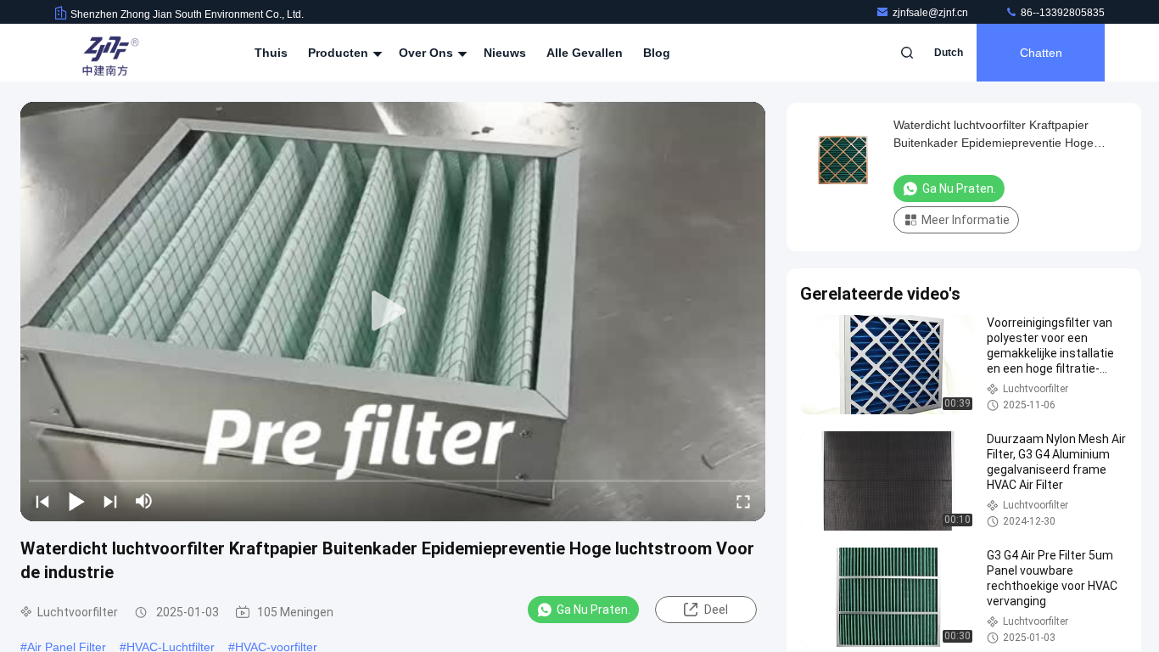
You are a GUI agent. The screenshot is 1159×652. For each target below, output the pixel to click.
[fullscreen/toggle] (743, 501)
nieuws (505, 52)
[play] (393, 311)
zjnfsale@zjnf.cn (932, 13)
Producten (340, 52)
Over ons (427, 52)
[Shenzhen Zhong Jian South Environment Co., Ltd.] (107, 53)
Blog (656, 52)
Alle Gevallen (584, 52)
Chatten (1041, 52)
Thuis (271, 52)
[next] (110, 501)
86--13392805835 (1061, 13)
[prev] (42, 501)
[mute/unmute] (144, 501)
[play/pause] (76, 501)
